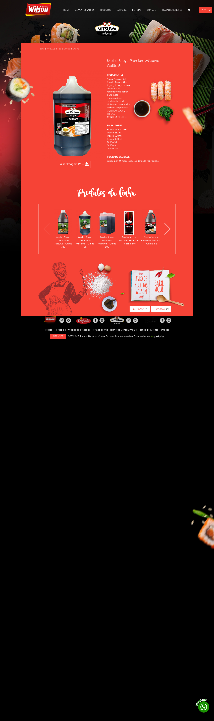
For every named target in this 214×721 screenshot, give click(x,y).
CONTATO (151, 10)
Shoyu (76, 49)
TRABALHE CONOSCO (172, 10)
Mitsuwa (51, 49)
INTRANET (58, 336)
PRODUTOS (105, 10)
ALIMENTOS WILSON (84, 10)
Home (41, 49)
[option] (63, 229)
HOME (66, 10)
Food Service (64, 49)
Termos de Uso (100, 330)
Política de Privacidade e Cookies (72, 330)
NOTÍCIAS (136, 10)
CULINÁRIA (122, 10)
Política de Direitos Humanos (154, 330)
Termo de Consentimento (123, 330)
